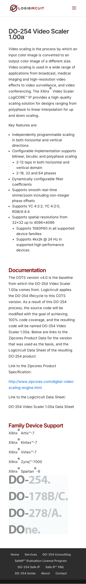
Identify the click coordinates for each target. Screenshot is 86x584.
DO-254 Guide (25, 573)
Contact (61, 573)
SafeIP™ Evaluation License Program (41, 560)
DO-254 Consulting (57, 554)
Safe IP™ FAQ (55, 567)
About (45, 573)
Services (31, 554)
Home (15, 554)
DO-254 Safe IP (29, 567)
